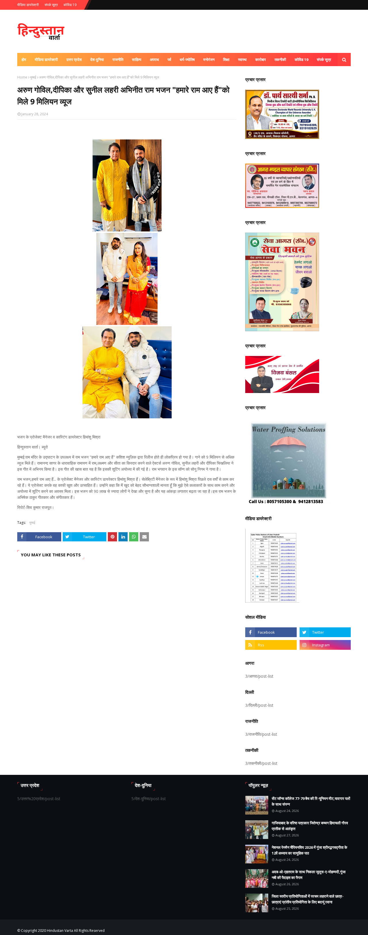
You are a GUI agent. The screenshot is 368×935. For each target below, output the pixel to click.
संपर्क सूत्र (51, 4)
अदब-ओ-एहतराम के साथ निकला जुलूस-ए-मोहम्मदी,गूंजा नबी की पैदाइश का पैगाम (309, 874)
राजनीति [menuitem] (117, 59)
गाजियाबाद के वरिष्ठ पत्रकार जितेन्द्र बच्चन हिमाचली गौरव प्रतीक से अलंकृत (310, 825)
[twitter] (325, 632)
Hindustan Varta (60, 930)
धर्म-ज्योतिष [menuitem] (187, 59)
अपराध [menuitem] (154, 59)
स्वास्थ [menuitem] (242, 59)
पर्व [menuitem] (169, 59)
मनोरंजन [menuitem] (208, 59)
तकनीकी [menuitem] (280, 59)
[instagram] (325, 645)
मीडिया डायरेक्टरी (28, 4)
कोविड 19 (70, 4)
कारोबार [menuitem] (260, 59)
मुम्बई (33, 77)
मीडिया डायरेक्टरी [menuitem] (46, 59)
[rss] (270, 645)
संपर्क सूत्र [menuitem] (324, 59)
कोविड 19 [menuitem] (301, 59)
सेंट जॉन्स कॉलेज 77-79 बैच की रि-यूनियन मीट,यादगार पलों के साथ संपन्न (311, 801)
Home (22, 77)
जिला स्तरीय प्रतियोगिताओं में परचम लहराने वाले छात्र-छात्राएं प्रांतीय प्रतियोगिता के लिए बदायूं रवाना (308, 899)
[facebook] (270, 632)
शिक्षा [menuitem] (226, 59)
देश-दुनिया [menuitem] (97, 59)
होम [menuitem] (24, 59)
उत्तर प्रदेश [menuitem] (74, 59)
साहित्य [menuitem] (136, 59)
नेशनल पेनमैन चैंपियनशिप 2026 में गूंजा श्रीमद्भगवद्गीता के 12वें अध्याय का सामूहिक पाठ (309, 850)
